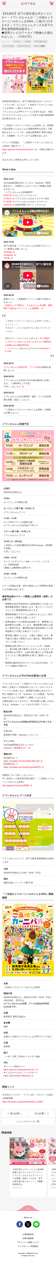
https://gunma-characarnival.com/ (18, 149)
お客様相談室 (28, 1234)
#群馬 (46, 341)
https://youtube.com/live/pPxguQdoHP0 (22, 766)
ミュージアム (8, 46)
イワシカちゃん (40, 41)
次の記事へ (40, 1113)
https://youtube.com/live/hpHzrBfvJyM (21, 760)
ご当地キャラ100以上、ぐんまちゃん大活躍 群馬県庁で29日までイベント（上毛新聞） (28, 307)
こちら (17, 386)
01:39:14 (8, 198)
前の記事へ (16, 1113)
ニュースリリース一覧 (28, 1121)
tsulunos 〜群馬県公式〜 (15, 747)
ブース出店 (34, 366)
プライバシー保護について (28, 1242)
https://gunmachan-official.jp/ (17, 1075)
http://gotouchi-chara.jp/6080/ (15, 785)
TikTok (7, 257)
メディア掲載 (39, 46)
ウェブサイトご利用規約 (28, 1246)
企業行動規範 (28, 1238)
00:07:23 (8, 195)
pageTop (28, 1208)
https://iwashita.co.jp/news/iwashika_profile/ (22, 1101)
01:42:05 (8, 201)
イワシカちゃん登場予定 (15, 366)
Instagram (8, 254)
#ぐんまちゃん (36, 341)
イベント (17, 41)
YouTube (8, 251)
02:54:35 (8, 204)
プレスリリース (24, 46)
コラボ (27, 41)
